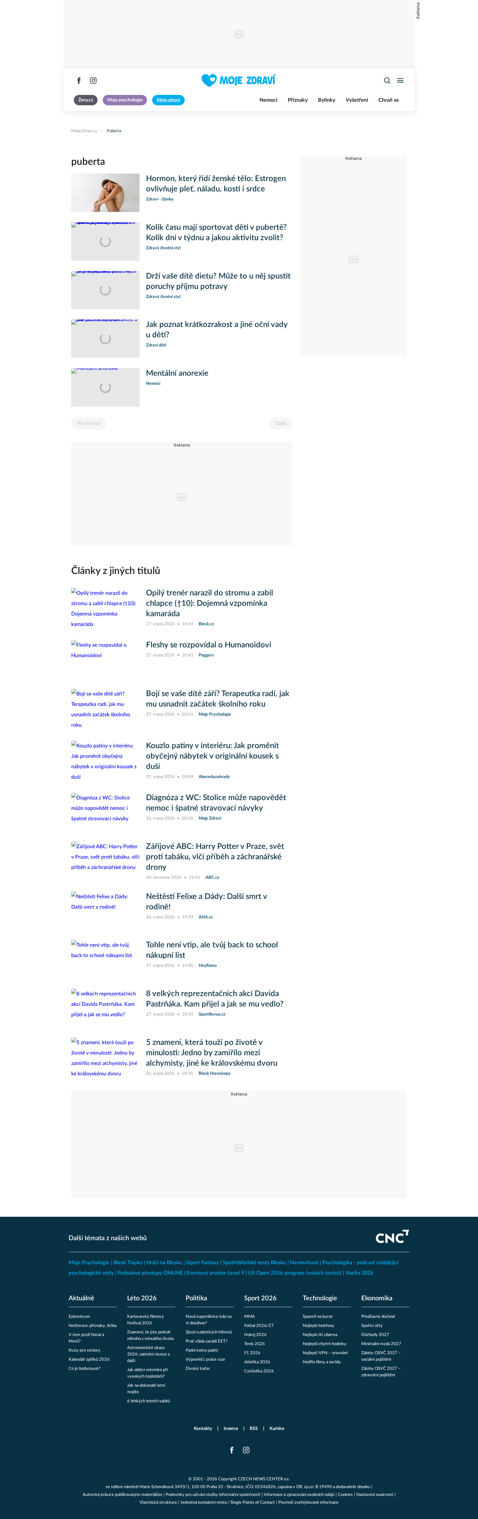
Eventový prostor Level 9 (215, 1273)
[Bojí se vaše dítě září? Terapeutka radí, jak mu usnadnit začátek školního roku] (105, 709)
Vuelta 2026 (359, 1273)
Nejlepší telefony (318, 1326)
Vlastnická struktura (158, 1502)
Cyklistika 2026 (259, 1371)
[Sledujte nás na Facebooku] (79, 80)
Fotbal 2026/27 (259, 1326)
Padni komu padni (202, 1350)
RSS (254, 1428)
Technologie (320, 1298)
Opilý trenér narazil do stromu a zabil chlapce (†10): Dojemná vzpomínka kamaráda (209, 603)
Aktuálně (81, 1298)
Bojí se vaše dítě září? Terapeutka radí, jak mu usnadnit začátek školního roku (217, 699)
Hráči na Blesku (164, 1262)
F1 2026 (252, 1353)
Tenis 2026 (254, 1344)
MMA (249, 1317)
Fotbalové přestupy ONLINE (150, 1273)
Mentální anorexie (177, 373)
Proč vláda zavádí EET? (207, 1341)
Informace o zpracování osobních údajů (299, 1495)
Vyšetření (357, 100)
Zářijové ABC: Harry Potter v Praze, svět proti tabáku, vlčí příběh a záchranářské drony (215, 857)
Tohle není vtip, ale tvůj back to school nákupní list (212, 950)
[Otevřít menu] (400, 80)
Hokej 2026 (255, 1335)
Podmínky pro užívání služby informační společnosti (213, 1495)
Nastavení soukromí (374, 1495)
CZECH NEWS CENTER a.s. (264, 1479)
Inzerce (231, 1428)
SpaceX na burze (318, 1317)
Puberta (114, 131)
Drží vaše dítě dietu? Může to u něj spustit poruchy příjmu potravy (218, 281)
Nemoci (268, 100)
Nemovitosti (304, 1262)
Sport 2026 (260, 1298)
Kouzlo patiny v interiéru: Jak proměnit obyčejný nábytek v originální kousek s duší (212, 756)
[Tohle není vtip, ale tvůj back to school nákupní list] (105, 959)
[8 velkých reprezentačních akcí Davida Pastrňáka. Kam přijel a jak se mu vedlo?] (105, 1008)
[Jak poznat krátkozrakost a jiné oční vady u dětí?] (105, 338)
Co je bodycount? (84, 1369)
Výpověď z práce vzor (205, 1359)
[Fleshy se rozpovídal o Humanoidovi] (105, 659)
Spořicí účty (372, 1326)
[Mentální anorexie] (105, 387)
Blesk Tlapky (127, 1262)
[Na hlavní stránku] (239, 80)
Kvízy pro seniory (84, 1350)
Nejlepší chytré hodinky (324, 1344)
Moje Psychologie (89, 1262)
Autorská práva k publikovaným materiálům (122, 1495)
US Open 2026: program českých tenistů (294, 1273)
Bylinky (326, 100)
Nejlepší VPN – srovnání (325, 1353)
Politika (196, 1298)
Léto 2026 (142, 1298)
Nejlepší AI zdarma (320, 1335)
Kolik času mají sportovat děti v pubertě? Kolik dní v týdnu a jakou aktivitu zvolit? (216, 233)
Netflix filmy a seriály (322, 1362)
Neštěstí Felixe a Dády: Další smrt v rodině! (206, 902)
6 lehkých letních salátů (148, 1401)
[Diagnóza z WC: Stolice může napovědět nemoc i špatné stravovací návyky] (105, 812)
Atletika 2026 (257, 1362)
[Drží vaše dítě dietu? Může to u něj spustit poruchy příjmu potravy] (105, 290)
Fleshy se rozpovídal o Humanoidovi (208, 645)
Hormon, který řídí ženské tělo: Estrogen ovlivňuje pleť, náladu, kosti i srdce (216, 184)
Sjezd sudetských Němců (209, 1332)
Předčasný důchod (378, 1317)
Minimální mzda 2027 (381, 1344)
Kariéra (277, 1428)
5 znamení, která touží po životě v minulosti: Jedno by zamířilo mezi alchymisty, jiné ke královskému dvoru (211, 1053)
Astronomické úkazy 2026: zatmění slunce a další (148, 1354)
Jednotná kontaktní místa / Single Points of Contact (227, 1502)
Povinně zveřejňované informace (308, 1502)
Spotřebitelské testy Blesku (254, 1262)
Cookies (345, 1495)
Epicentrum (79, 1317)
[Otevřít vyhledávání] (387, 80)
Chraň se (388, 100)
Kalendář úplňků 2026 (89, 1359)
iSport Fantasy (202, 1262)
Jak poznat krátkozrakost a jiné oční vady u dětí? (216, 330)
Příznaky (298, 100)
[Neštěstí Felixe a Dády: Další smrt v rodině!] (105, 910)
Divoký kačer (198, 1369)
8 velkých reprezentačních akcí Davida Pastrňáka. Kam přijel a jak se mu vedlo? (215, 999)
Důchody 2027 (375, 1335)
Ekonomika (376, 1298)
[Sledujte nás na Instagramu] (93, 80)
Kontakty (203, 1428)
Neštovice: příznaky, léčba (92, 1326)
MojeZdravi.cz (84, 131)
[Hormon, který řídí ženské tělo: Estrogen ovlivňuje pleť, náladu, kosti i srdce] (105, 193)
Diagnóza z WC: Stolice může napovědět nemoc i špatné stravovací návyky (216, 803)
